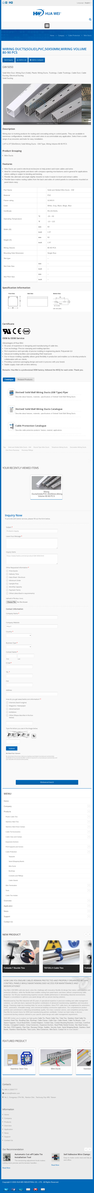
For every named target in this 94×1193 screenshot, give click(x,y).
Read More (6, 1168)
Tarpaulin (12, 856)
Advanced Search (48, 782)
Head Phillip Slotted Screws (64, 1025)
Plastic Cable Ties (12, 817)
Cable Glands (13, 880)
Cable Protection (74, 35)
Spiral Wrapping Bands (16, 861)
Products (7, 812)
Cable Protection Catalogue (30, 425)
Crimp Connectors (32, 1025)
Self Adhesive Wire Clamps (77, 1154)
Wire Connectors (42, 1029)
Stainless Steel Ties (12, 822)
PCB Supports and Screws (14, 847)
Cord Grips (78, 1023)
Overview (8, 901)
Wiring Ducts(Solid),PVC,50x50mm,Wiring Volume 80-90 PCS (47, 494)
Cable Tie (41, 1018)
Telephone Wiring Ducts (60, 447)
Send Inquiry (8, 60)
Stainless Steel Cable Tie (77, 1018)
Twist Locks (31, 1029)
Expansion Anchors (12, 842)
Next (86, 934)
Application (8, 906)
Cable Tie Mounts (74, 1020)
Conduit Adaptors (37, 1023)
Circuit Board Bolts (23, 1023)
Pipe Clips (26, 1027)
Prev (90, 934)
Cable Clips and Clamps (14, 837)
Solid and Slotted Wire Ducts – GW (19, 447)
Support (7, 916)
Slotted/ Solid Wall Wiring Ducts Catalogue (38, 409)
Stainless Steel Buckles (17, 1029)
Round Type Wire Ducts (41, 447)
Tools (7, 890)
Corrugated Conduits (18, 1025)
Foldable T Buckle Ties (14, 968)
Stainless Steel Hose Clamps (15, 827)
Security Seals (56, 1027)
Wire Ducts (88, 35)
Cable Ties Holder (12, 895)
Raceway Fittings (27, 450)
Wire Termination (11, 885)
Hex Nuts (7, 1027)
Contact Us (8, 922)
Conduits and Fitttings (16, 876)
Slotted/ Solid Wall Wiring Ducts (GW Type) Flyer (41, 392)
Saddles (47, 1027)
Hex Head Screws (81, 1025)
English (87, 3)
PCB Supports (16, 1027)
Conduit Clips (48, 1023)
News (6, 911)
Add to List (22, 60)
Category (61, 35)
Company (8, 806)
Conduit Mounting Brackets (64, 1023)
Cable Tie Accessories (13, 832)
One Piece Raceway (12, 450)
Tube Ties (63, 1018)
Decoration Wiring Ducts (78, 447)
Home (52, 35)
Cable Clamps (43, 1020)
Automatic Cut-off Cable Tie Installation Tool (29, 1156)
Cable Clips (53, 1020)
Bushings (12, 871)
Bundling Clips (24, 1020)
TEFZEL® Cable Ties (53, 968)
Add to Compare (37, 60)
